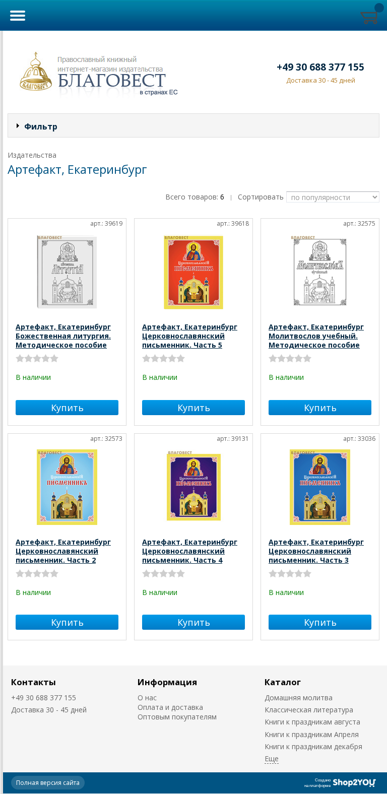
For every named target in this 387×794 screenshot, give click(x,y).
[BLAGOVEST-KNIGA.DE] (95, 72)
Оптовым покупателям (177, 716)
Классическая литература (309, 709)
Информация (167, 682)
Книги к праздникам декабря (313, 746)
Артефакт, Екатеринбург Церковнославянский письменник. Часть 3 (316, 551)
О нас (147, 697)
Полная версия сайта (48, 782)
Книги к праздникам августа (312, 721)
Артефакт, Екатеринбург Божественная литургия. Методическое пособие (63, 336)
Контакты (33, 682)
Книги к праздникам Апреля (312, 734)
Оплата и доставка (170, 707)
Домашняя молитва (299, 697)
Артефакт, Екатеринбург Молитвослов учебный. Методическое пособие (316, 336)
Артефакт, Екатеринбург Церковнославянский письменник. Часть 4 (189, 551)
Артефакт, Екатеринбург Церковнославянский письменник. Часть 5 (189, 336)
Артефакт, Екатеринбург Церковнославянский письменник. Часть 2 (63, 551)
